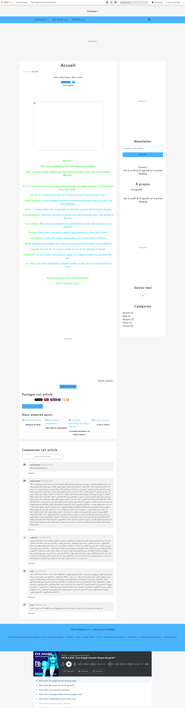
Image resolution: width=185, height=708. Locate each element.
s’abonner (70, 671)
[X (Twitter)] (111, 2)
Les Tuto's (30, 263)
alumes (56, 77)
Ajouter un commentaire (43, 456)
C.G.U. (99, 637)
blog (61, 77)
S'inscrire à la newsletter (32, 406)
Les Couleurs (32, 224)
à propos (99, 671)
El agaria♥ (144, 170)
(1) (128, 313)
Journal (35, 249)
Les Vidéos (36, 238)
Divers (27, 71)
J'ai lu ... (29, 209)
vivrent (79, 77)
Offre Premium (132, 637)
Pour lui (33, 232)
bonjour (68, 77)
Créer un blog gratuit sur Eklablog (52, 637)
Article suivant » (106, 381)
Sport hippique (33, 200)
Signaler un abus (89, 637)
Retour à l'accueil (68, 387)
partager (84, 671)
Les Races (36, 195)
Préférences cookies (170, 637)
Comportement (31, 215)
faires (74, 77)
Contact (78, 637)
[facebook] (107, 2)
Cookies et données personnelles (150, 637)
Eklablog (110, 629)
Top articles (69, 637)
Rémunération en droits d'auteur (114, 637)
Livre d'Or (29, 255)
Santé (28, 244)
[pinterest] (115, 2)
